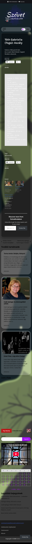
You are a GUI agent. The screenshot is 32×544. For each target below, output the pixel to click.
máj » (18, 489)
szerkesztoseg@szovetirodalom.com (12, 523)
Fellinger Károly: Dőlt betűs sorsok (11, 501)
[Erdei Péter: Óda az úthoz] (19, 183)
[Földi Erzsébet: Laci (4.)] (9, 183)
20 (12, 482)
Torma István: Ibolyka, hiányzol (14, 253)
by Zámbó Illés (8, 46)
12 (7, 479)
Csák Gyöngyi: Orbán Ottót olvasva (11, 505)
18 (3, 482)
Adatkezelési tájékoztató (8, 527)
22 (20, 482)
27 (11, 484)
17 (28, 479)
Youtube (22, 1)
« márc (13, 489)
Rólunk (3, 533)
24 (28, 482)
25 (3, 484)
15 (20, 479)
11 (3, 479)
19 (7, 482)
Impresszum (5, 530)
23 (24, 482)
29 (20, 484)
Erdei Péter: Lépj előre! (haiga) (14, 356)
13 (11, 479)
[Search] (27, 29)
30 (24, 484)
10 (28, 476)
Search (3, 436)
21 (16, 482)
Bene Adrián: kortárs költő (8, 513)
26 (7, 484)
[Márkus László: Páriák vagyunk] (10, 201)
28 (16, 484)
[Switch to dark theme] (23, 29)
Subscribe (22, 228)
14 (16, 479)
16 (24, 479)
